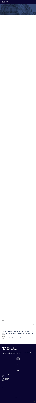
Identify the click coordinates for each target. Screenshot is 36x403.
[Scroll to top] (34, 401)
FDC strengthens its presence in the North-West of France (11, 129)
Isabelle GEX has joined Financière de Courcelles (10, 189)
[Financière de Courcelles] (10, 348)
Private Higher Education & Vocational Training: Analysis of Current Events (12, 337)
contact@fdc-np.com (5, 384)
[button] (18, 29)
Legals (2, 387)
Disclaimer (3, 389)
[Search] (18, 324)
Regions (18, 366)
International (18, 368)
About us (18, 364)
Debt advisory (18, 360)
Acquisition (18, 358)
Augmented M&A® (18, 356)
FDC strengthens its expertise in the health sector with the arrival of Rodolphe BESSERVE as (17, 303)
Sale (18, 357)
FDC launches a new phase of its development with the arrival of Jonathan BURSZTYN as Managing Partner (17, 225)
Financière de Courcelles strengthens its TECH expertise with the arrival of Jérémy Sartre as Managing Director (17, 94)
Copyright (3, 388)
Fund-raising (18, 359)
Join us (18, 370)
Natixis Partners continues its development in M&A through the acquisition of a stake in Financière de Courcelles (17, 44)
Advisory (18, 361)
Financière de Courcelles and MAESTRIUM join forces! (10, 250)
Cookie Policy (3, 390)
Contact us (18, 369)
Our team (18, 365)
